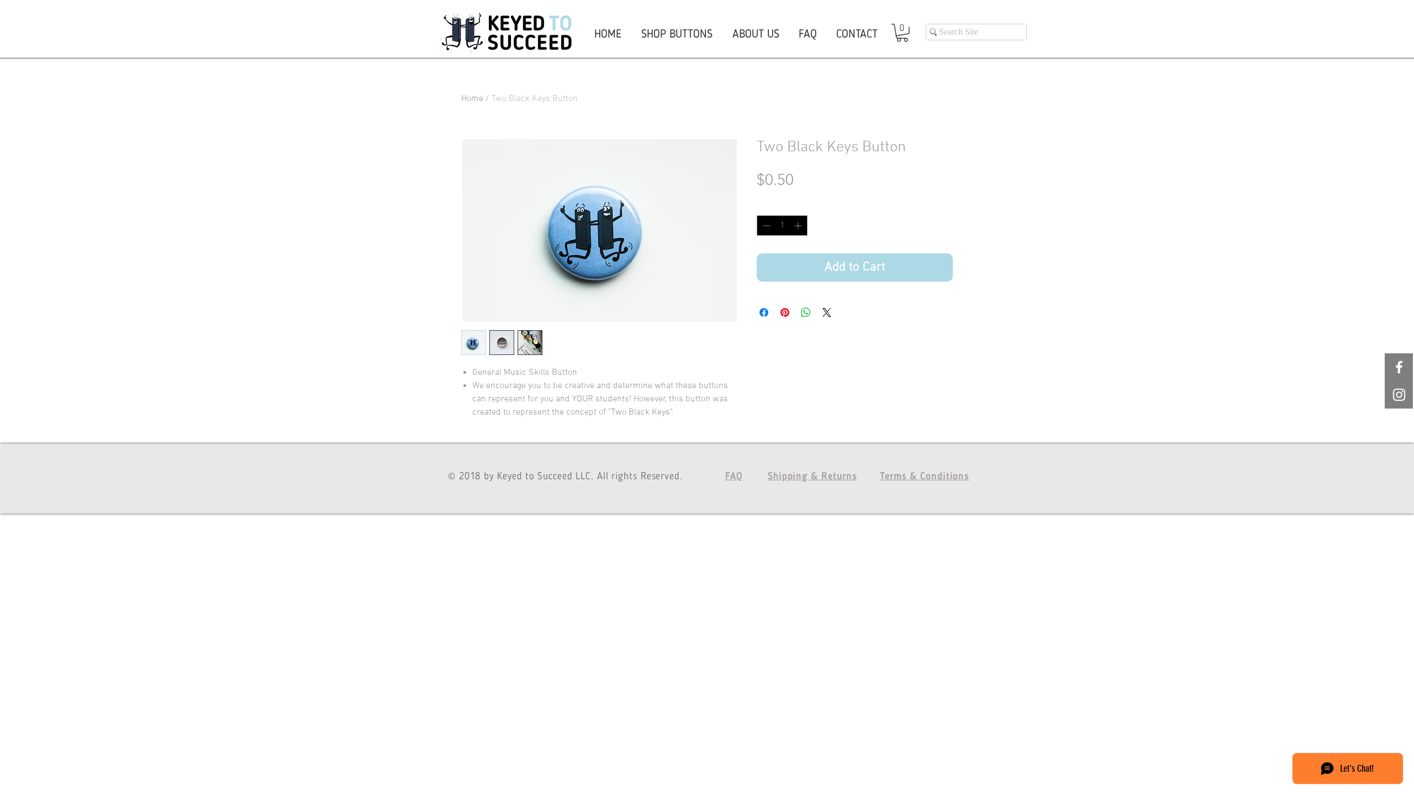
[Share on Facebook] (764, 312)
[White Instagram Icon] (1399, 394)
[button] (902, 33)
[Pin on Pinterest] (785, 312)
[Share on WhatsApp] (805, 312)
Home (472, 98)
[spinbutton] (782, 225)
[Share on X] (826, 312)
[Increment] (799, 225)
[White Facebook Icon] (1399, 367)
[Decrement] (765, 225)
